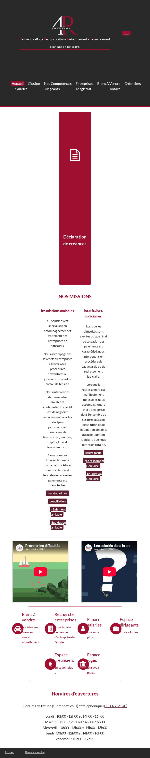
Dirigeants (52, 89)
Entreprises (84, 83)
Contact (114, 89)
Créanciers (132, 83)
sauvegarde (93, 452)
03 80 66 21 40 (115, 706)
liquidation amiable (58, 524)
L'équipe (34, 83)
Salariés (21, 89)
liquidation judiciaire (94, 476)
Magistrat (83, 89)
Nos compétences (58, 83)
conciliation (58, 501)
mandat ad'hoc (57, 493)
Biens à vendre (108, 83)
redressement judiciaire (94, 463)
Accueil (18, 83)
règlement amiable (58, 511)
